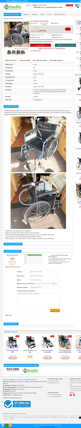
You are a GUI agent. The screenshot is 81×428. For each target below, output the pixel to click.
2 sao (43, 283)
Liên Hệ (42, 14)
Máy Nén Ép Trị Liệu (55, 417)
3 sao (47, 283)
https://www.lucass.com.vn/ (15, 395)
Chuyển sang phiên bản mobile (47, 426)
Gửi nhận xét (55, 310)
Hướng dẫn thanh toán (53, 382)
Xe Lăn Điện (59, 7)
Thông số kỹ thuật (11, 60)
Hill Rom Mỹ (65, 417)
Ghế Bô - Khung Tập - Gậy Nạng (48, 416)
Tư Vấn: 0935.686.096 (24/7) (55, 394)
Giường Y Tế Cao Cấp (24, 416)
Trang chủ (25, 14)
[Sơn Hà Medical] (71, 395)
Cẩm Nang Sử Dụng (59, 14)
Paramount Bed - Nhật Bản (42, 417)
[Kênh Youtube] (74, 395)
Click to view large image (22, 48)
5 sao (56, 283)
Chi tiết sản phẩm (24, 60)
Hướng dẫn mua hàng (53, 380)
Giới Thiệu (34, 14)
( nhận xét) (12, 264)
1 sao (39, 283)
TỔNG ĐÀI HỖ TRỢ (52, 392)
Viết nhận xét (55, 23)
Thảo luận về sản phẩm (40, 60)
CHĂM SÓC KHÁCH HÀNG (55, 379)
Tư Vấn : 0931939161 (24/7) (54, 396)
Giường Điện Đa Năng (50, 7)
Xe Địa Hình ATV (35, 416)
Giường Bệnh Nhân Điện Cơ (10, 416)
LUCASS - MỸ (73, 416)
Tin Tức (49, 14)
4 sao (52, 283)
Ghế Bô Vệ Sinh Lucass (28, 417)
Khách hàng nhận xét (56, 60)
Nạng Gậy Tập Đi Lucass (15, 417)
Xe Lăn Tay (20, 18)
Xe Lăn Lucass (13, 18)
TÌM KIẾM (69, 5)
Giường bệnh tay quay (39, 7)
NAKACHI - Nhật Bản (9, 419)
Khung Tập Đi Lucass (63, 416)
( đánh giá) (44, 24)
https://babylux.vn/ (16, 398)
